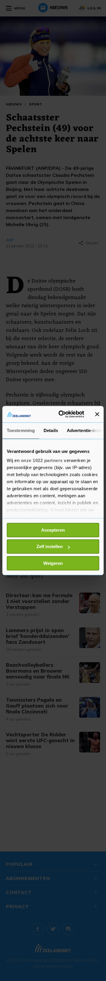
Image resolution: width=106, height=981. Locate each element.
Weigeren (53, 563)
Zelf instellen (50, 546)
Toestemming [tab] (21, 430)
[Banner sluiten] (97, 414)
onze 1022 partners (42, 460)
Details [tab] (51, 430)
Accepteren (53, 530)
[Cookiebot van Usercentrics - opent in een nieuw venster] (62, 414)
